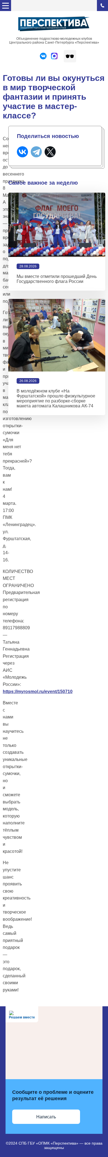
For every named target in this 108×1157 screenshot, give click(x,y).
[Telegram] (36, 151)
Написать (46, 1116)
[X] (50, 151)
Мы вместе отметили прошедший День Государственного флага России (57, 279)
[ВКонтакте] (22, 151)
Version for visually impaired (70, 56)
